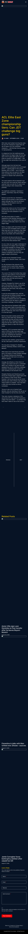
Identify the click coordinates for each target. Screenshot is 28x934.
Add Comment (7, 894)
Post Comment (7, 916)
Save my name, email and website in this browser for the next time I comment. (13, 910)
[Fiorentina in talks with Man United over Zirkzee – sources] (14, 689)
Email (4, 882)
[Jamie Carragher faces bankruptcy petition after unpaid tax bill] (14, 802)
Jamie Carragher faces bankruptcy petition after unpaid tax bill (12, 859)
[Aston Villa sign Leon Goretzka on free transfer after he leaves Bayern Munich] (14, 571)
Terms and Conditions (14, 926)
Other (22, 138)
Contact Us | (13, 925)
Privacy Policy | (19, 925)
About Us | (7, 925)
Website (5, 888)
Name (4, 876)
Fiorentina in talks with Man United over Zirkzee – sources (14, 744)
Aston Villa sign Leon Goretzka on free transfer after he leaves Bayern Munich (12, 629)
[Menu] (25, 2)
